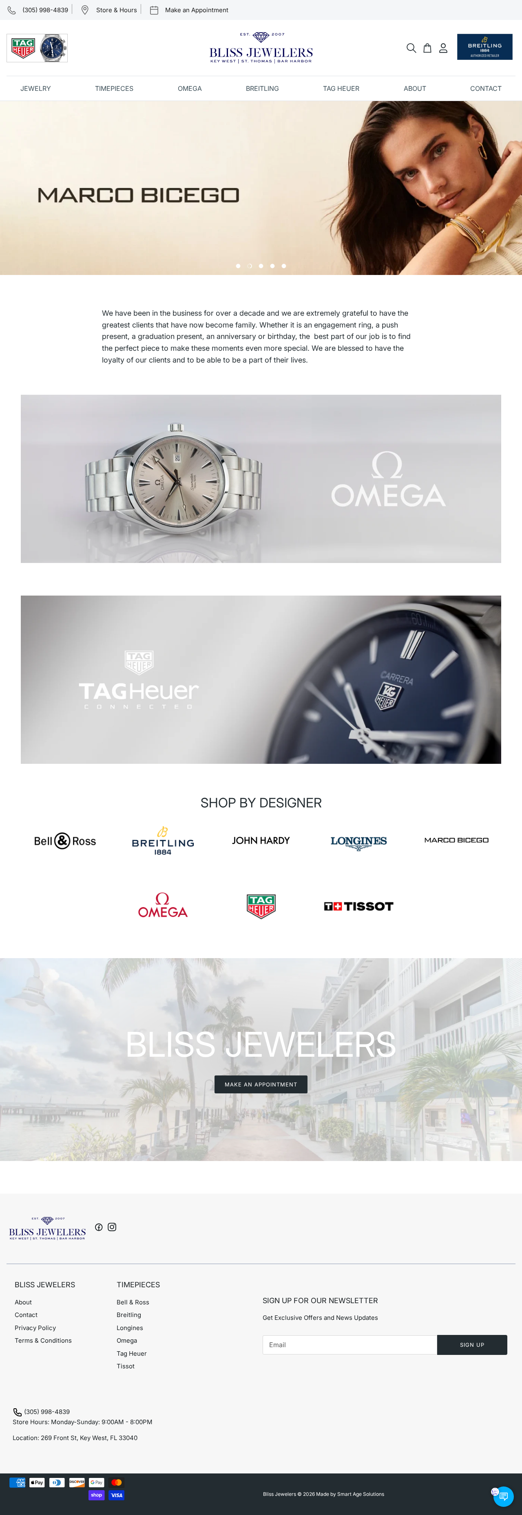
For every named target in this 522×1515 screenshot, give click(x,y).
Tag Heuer (132, 1353)
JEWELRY (35, 88)
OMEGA (190, 88)
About (23, 1302)
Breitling (129, 1315)
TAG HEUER (341, 88)
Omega (127, 1340)
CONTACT (486, 88)
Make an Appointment (261, 1084)
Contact (26, 1315)
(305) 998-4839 (47, 1412)
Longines (130, 1328)
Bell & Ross (133, 1302)
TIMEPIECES (114, 88)
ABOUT (415, 88)
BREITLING (262, 88)
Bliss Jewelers (279, 1494)
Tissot (126, 1366)
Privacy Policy (35, 1328)
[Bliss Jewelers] (261, 48)
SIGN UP (472, 1344)
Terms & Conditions (43, 1340)
